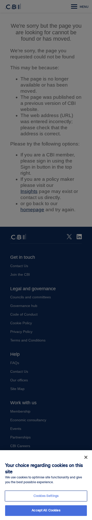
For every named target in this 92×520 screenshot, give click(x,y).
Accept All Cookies (46, 510)
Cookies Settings (46, 496)
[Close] (85, 457)
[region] (46, 485)
